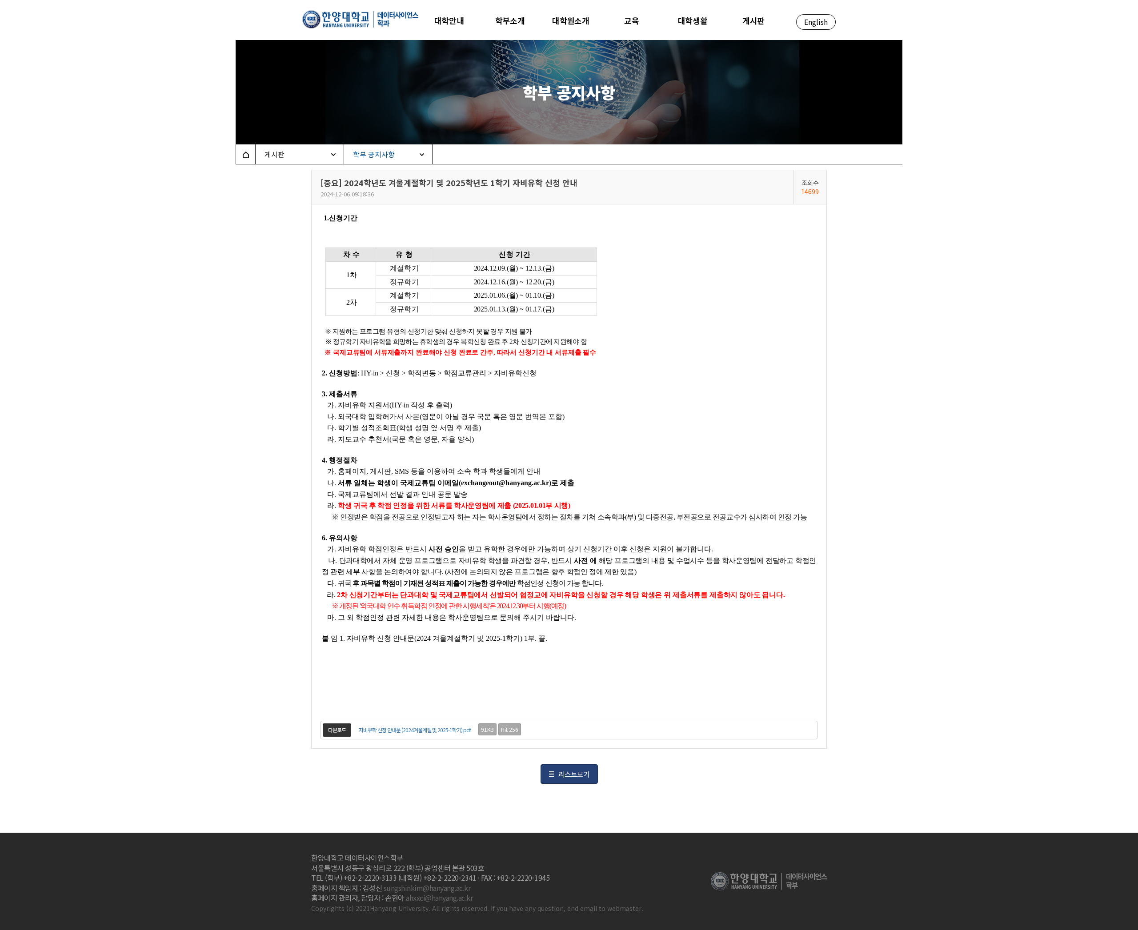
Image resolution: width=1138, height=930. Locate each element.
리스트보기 (573, 774)
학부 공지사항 (374, 154)
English (816, 21)
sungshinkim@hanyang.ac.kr (427, 887)
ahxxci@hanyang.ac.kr (439, 897)
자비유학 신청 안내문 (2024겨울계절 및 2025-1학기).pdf (415, 730)
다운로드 (337, 730)
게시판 (274, 154)
